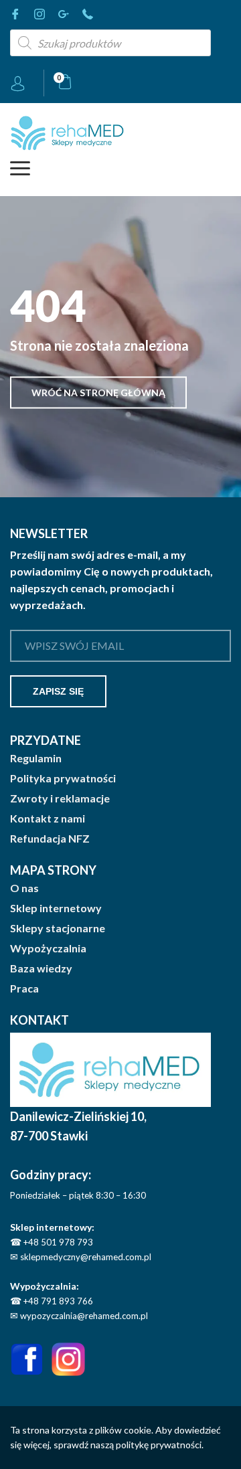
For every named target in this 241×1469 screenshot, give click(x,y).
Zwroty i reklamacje (60, 798)
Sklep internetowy (56, 908)
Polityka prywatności (63, 778)
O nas (24, 888)
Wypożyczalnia (48, 948)
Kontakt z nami (47, 818)
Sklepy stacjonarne (57, 928)
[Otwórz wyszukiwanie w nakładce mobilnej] (110, 42)
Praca (24, 988)
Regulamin (36, 758)
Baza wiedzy (41, 968)
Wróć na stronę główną (98, 392)
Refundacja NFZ (50, 838)
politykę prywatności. (160, 1444)
